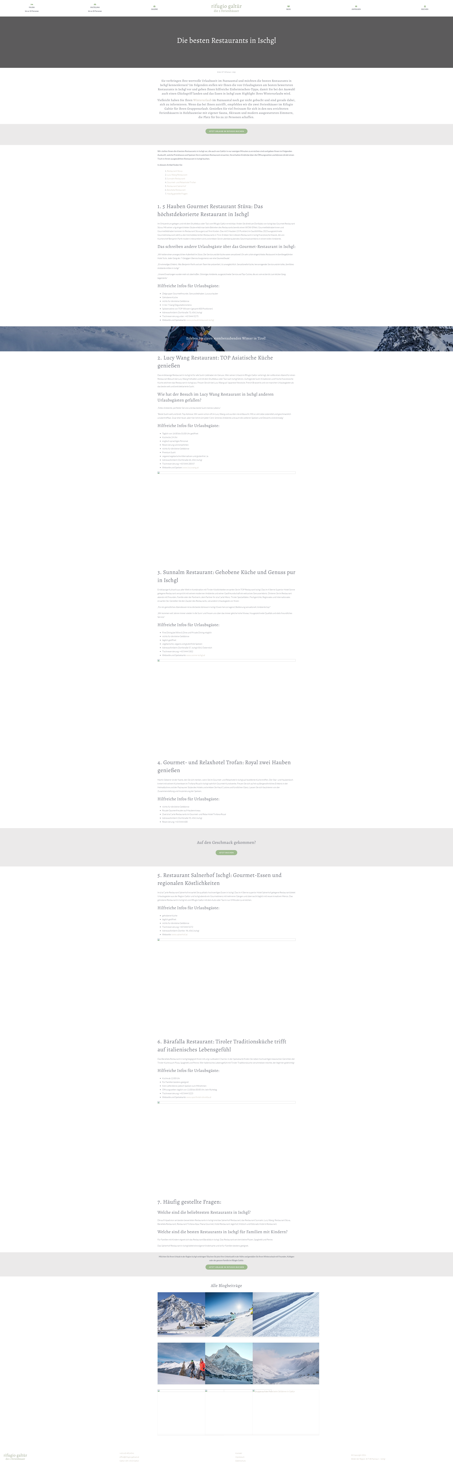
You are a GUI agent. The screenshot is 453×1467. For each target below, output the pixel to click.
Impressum (239, 1457)
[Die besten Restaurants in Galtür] (238, 1411)
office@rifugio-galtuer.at (129, 1457)
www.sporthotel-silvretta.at (198, 1097)
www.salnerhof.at (179, 934)
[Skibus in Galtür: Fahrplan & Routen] (191, 1314)
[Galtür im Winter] (238, 1365)
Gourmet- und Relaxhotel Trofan (181, 182)
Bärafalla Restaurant (176, 190)
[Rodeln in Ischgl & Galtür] (191, 1365)
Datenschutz (240, 1461)
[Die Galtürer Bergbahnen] (286, 1365)
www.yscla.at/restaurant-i (197, 320)
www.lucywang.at (191, 467)
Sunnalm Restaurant (176, 178)
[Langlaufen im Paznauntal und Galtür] (286, 1314)
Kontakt (238, 1453)
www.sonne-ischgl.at (195, 655)
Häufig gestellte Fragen (177, 193)
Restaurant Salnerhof (176, 186)
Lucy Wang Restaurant (177, 174)
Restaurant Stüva (174, 171)
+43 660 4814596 (127, 1453)
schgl (211, 320)
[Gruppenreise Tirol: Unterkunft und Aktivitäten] (286, 1411)
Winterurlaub (202, 100)
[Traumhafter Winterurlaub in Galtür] (238, 1314)
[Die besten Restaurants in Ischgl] (191, 1411)
